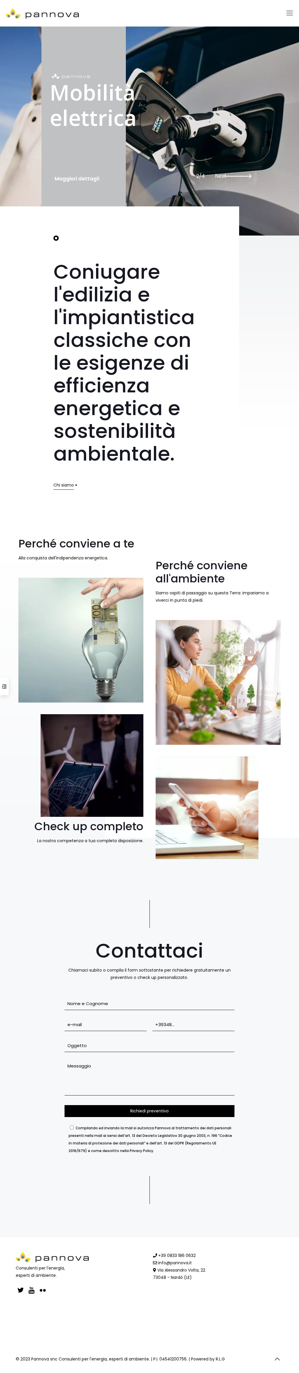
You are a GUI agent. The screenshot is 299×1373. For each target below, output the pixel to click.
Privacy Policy (141, 1151)
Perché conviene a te (76, 543)
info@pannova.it (174, 1263)
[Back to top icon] (277, 1359)
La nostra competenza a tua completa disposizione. (90, 841)
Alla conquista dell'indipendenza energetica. (63, 558)
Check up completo (88, 826)
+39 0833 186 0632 (176, 1255)
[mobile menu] (290, 13)
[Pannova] (42, 13)
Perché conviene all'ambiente (202, 572)
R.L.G (220, 1359)
